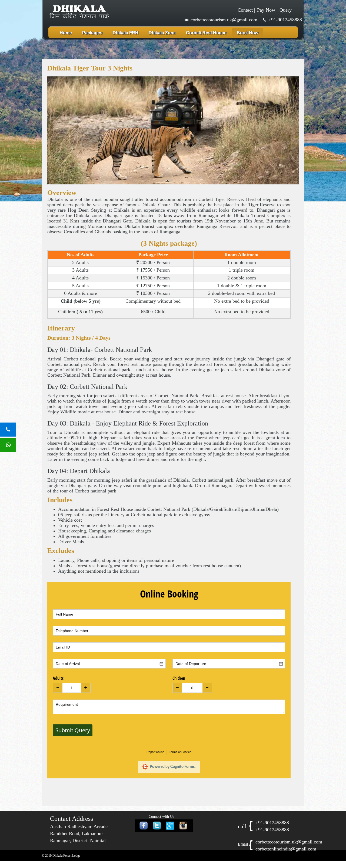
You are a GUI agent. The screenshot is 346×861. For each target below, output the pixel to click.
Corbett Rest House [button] (206, 33)
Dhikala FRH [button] (125, 33)
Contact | (246, 10)
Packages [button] (92, 33)
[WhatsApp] (8, 445)
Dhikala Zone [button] (162, 33)
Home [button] (66, 33)
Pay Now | (267, 10)
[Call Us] (8, 430)
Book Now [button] (247, 33)
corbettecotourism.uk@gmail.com (224, 19)
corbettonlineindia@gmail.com (285, 849)
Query (286, 10)
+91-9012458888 (285, 19)
